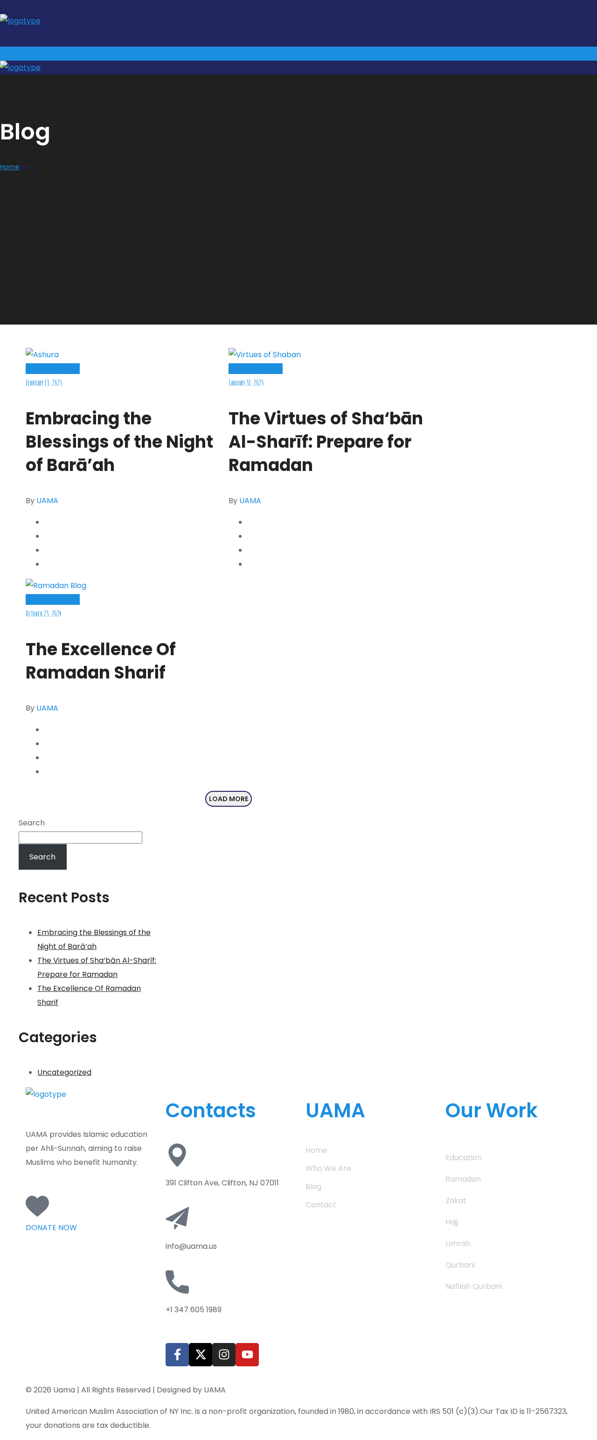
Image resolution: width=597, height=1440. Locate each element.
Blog (313, 1186)
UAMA (47, 500)
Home (10, 167)
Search (32, 822)
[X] (200, 1354)
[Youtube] (247, 1354)
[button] (89, 1215)
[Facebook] (177, 1354)
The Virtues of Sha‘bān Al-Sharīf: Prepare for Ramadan (326, 442)
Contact (320, 1204)
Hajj (451, 1222)
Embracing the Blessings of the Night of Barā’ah (119, 442)
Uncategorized (53, 368)
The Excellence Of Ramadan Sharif (101, 661)
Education (463, 1157)
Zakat (455, 1200)
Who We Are (328, 1168)
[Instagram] (224, 1354)
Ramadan (463, 1179)
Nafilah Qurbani (473, 1286)
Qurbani (460, 1265)
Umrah (458, 1243)
